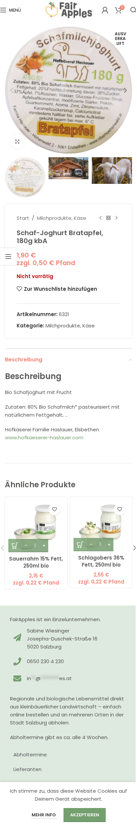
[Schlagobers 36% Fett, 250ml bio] (101, 525)
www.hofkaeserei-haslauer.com (44, 437)
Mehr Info (44, 815)
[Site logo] (68, 9)
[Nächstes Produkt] (116, 218)
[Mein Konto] (105, 10)
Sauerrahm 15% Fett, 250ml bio (36, 562)
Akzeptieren (84, 815)
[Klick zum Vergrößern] (17, 141)
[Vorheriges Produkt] (100, 218)
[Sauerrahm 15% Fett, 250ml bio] (36, 526)
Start (23, 217)
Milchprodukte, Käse (61, 217)
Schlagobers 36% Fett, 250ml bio (101, 561)
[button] (11, 90)
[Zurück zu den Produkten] (108, 218)
